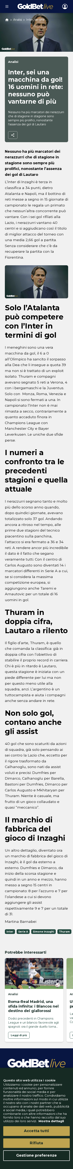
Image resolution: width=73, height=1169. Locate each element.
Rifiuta (36, 1143)
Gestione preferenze (36, 1155)
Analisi (17, 19)
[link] (19, 1035)
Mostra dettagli (51, 1121)
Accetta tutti (36, 1131)
